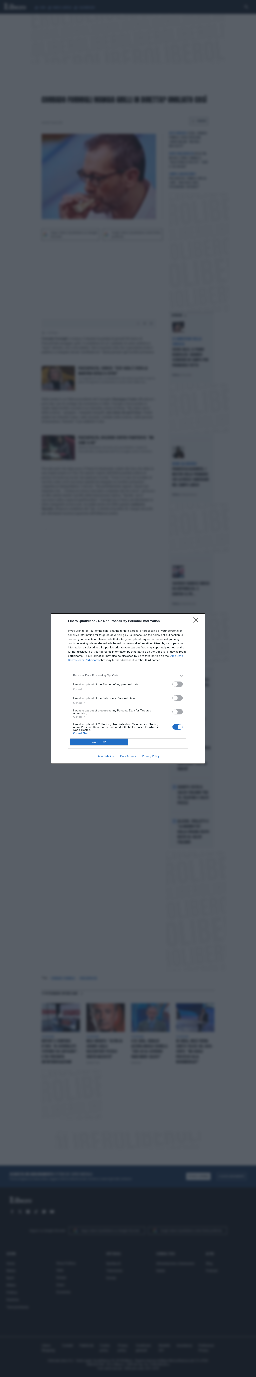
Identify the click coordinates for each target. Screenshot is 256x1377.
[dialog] (128, 689)
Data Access (128, 756)
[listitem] (128, 675)
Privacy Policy (150, 756)
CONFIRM (99, 741)
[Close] (197, 621)
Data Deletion (105, 756)
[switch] (177, 684)
